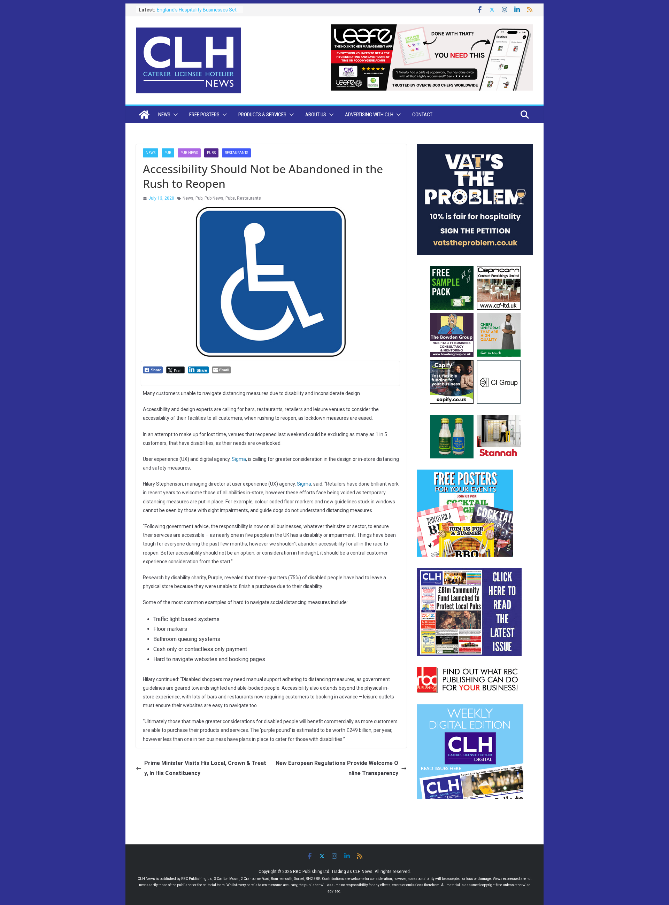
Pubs (211, 153)
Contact (422, 114)
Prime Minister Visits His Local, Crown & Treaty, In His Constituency (205, 768)
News (164, 114)
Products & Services (262, 114)
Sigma (239, 459)
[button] (174, 114)
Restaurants (236, 153)
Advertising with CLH (369, 114)
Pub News (189, 153)
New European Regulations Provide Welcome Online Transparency (337, 768)
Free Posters (204, 114)
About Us (315, 114)
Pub (167, 153)
